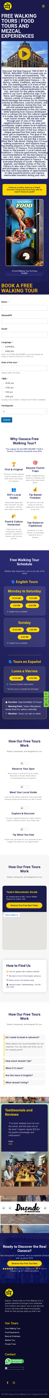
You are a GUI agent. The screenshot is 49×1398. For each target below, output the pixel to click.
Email (5, 329)
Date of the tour (10, 362)
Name (5, 302)
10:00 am (9, 383)
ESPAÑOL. (10, 346)
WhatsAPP (7, 315)
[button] (43, 6)
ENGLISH (9, 351)
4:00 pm (9, 396)
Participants (7, 405)
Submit (6, 420)
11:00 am (9, 387)
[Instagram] (13, 1382)
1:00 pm (9, 392)
